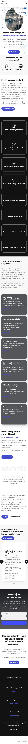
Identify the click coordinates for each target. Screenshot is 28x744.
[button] (13, 583)
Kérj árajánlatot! (8, 538)
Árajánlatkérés (15, 517)
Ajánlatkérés (14, 662)
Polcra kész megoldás (14, 32)
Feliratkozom (14, 623)
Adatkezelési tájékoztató (14, 677)
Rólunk (5, 517)
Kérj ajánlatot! (7, 457)
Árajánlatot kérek (8, 109)
